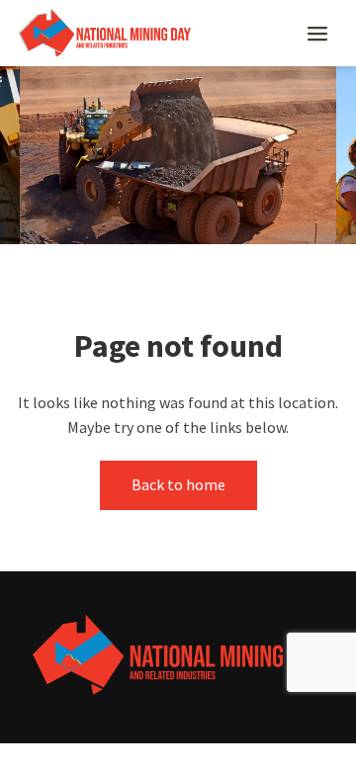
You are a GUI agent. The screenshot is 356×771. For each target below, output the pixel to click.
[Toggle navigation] (317, 33)
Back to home (178, 484)
